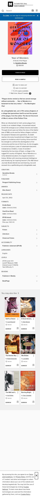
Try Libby (6, 16)
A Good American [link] (27, 319)
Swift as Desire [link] (10, 319)
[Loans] (33, 11)
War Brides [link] (24, 356)
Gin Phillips (10, 395)
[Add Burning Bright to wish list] (33, 402)
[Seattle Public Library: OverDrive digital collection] (20, 4)
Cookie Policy (25, 494)
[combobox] (15, 10)
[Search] (2, 10)
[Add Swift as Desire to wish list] (17, 328)
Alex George (26, 322)
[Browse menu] (37, 10)
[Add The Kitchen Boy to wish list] (17, 365)
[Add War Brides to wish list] (33, 365)
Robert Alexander (12, 358)
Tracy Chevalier (27, 395)
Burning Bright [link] (26, 392)
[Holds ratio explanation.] (30, 93)
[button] (20, 72)
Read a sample (20, 79)
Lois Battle (26, 358)
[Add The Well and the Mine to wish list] (17, 402)
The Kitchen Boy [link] (11, 356)
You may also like (9, 293)
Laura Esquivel (11, 322)
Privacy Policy (20, 477)
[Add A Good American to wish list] (33, 328)
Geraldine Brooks (21, 63)
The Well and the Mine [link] (11, 392)
